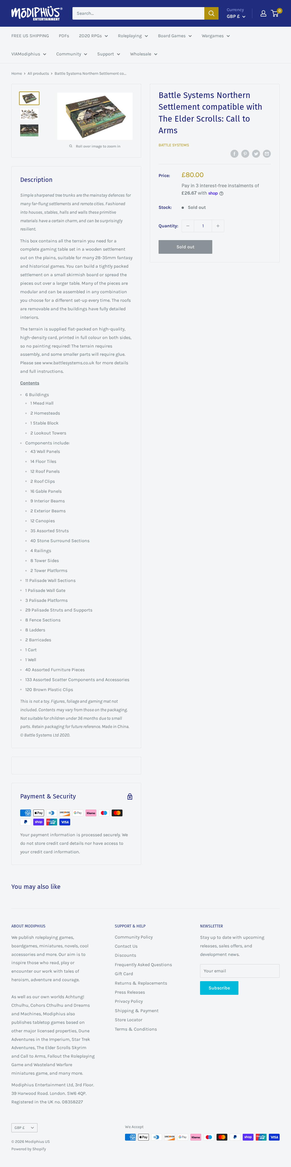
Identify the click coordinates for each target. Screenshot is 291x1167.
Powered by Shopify (28, 1149)
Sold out (185, 246)
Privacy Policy (129, 1001)
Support (105, 54)
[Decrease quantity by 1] (188, 226)
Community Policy (134, 937)
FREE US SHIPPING (30, 35)
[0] (274, 13)
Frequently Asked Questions (143, 964)
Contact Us (126, 946)
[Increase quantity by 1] (218, 226)
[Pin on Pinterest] (245, 153)
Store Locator (128, 1019)
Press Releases (130, 992)
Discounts (125, 955)
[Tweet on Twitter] (256, 153)
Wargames (213, 35)
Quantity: (168, 225)
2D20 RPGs (90, 35)
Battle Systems (174, 145)
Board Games (172, 35)
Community (68, 54)
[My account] (263, 13)
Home (16, 73)
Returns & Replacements (141, 983)
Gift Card (124, 973)
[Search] (211, 13)
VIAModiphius (25, 54)
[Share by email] (267, 153)
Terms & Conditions (136, 1029)
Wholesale (140, 54)
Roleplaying (130, 35)
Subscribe (219, 988)
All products (38, 73)
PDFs (64, 35)
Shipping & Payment (137, 1010)
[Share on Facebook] (234, 153)
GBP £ (19, 1128)
